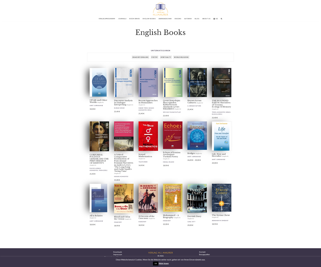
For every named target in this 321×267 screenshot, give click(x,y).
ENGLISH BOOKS (149, 18)
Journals (122, 18)
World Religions (181, 57)
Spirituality (166, 57)
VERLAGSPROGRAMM (107, 18)
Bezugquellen (204, 254)
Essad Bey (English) (140, 57)
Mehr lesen (164, 263)
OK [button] (155, 263)
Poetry (154, 57)
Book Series (134, 18)
